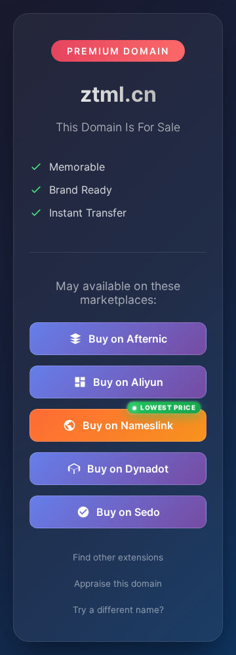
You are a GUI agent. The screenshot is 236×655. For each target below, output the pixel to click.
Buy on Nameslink (139, 420)
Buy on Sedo (128, 511)
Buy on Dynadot (127, 468)
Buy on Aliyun (128, 382)
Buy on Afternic (127, 338)
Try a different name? (118, 609)
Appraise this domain (118, 583)
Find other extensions (118, 557)
